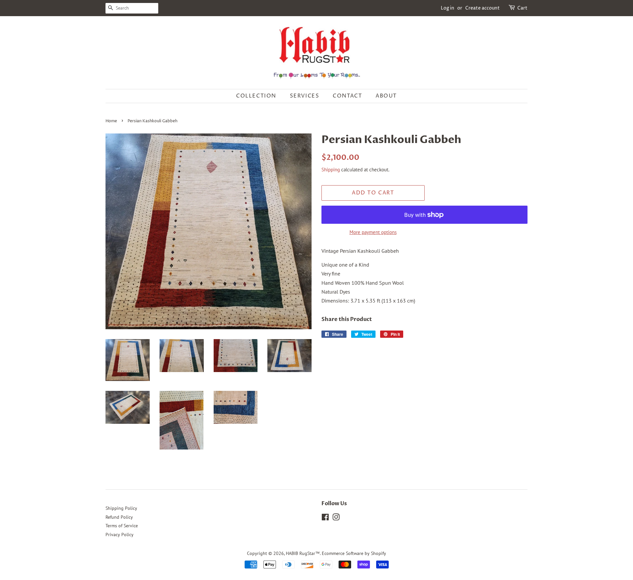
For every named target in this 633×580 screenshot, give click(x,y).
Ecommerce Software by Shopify (354, 553)
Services (304, 96)
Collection (256, 96)
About (386, 96)
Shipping (330, 169)
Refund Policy (119, 517)
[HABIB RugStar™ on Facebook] (325, 518)
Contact (347, 96)
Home (111, 121)
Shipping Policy (121, 508)
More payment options (373, 232)
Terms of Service (122, 526)
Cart (522, 8)
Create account (482, 8)
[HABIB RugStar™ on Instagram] (336, 518)
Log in (447, 8)
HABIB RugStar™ (303, 553)
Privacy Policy (120, 534)
